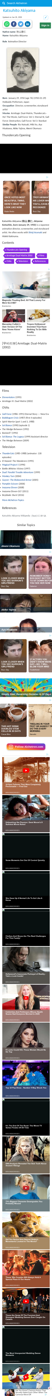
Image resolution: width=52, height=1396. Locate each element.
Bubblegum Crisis (10, 418)
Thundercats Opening (16, 250)
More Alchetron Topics (13, 500)
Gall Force (7, 414)
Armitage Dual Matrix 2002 (19, 255)
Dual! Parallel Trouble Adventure (17, 472)
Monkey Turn (8, 476)
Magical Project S (10, 465)
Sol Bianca (7, 425)
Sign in (45, 25)
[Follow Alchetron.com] (26, 751)
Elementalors (8, 397)
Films (41, 255)
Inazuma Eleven (9, 487)
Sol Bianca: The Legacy (13, 437)
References (40, 261)
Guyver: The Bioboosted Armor (17, 480)
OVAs (8, 261)
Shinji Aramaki (35, 232)
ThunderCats (8, 453)
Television (23, 261)
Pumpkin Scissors (10, 484)
